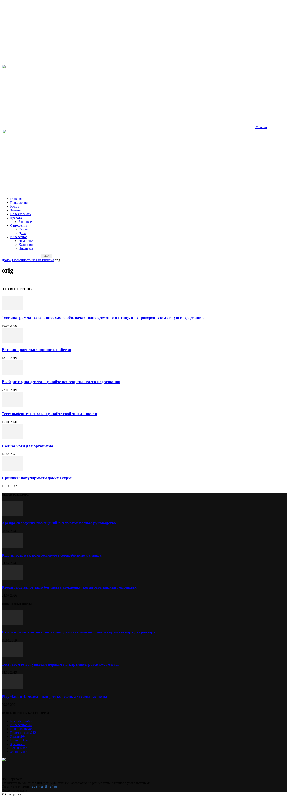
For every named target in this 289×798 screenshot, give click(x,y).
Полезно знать (20, 214)
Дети (22, 233)
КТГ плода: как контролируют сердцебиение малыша (52, 555)
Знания (15, 210)
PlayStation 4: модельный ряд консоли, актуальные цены (54, 696)
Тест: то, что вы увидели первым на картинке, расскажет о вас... (61, 664)
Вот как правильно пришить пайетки (36, 349)
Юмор (14, 206)
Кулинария (26, 244)
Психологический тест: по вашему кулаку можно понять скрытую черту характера (79, 632)
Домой (6, 260)
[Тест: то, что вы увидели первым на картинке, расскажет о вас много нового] (12, 656)
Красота (16, 218)
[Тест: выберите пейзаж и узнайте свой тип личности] (12, 405)
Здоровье (25, 221)
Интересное (18, 237)
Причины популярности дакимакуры (37, 478)
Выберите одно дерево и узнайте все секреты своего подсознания (61, 381)
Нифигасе (26, 248)
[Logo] (2, 191)
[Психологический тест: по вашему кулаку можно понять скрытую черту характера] (12, 624)
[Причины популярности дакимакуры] (12, 470)
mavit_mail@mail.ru (43, 786)
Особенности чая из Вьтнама (33, 260)
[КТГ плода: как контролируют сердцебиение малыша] (12, 547)
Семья (23, 229)
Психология (19, 202)
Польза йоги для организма (27, 446)
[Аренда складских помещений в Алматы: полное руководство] (12, 515)
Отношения (18, 225)
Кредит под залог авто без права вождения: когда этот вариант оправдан (69, 587)
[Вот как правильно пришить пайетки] (12, 341)
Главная (16, 199)
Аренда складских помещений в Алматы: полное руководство (59, 523)
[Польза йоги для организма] (12, 437)
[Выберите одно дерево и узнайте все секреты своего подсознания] (12, 373)
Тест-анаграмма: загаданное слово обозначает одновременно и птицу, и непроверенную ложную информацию (103, 317)
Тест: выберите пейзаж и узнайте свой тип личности (49, 414)
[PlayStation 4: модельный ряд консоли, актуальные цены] (12, 688)
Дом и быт (26, 241)
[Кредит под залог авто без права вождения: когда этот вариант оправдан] (12, 579)
